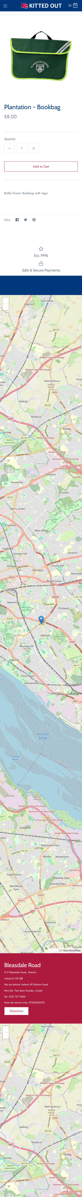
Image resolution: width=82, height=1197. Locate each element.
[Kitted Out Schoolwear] (41, 5)
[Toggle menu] (5, 5)
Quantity (10, 139)
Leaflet (54, 950)
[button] (41, 620)
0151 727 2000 (17, 997)
